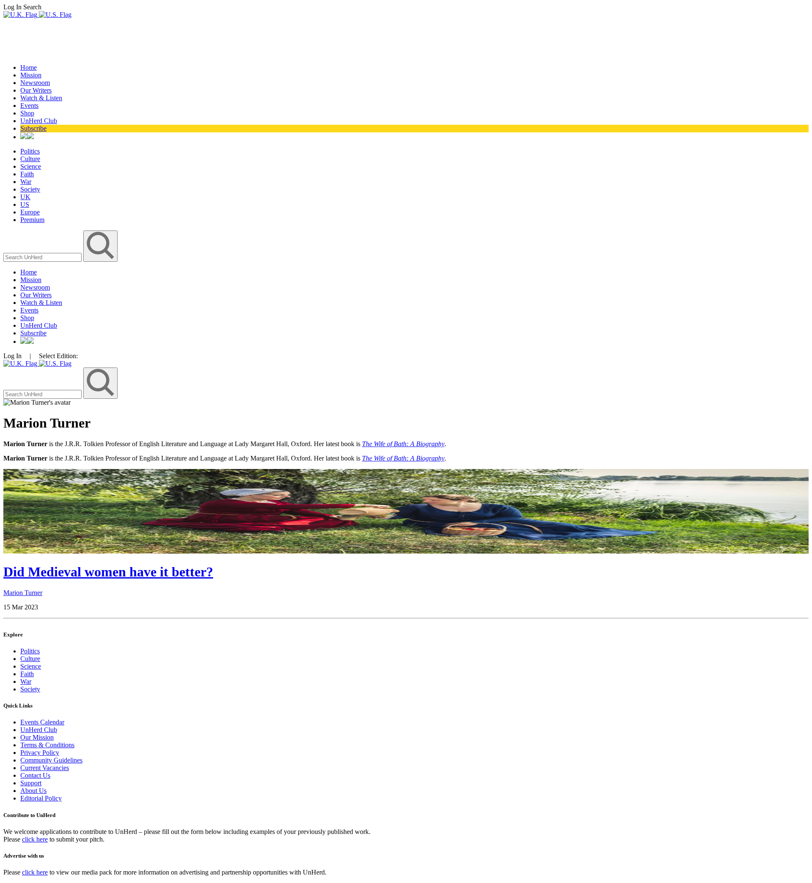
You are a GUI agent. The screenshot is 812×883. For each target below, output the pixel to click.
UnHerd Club (38, 120)
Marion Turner (22, 592)
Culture (30, 158)
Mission (30, 75)
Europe (30, 212)
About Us (33, 790)
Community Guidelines (51, 760)
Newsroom (35, 82)
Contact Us (35, 775)
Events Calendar (42, 722)
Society (30, 189)
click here (35, 839)
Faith (27, 174)
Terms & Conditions (47, 745)
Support (30, 783)
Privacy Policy (39, 752)
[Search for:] (43, 257)
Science (30, 166)
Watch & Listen (41, 97)
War (25, 181)
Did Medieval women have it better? (108, 571)
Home (28, 67)
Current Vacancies (44, 767)
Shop (27, 113)
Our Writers (36, 90)
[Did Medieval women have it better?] (406, 551)
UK (25, 196)
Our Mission (37, 737)
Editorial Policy (41, 798)
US (24, 204)
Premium (32, 219)
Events (29, 105)
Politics (30, 151)
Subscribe (33, 128)
